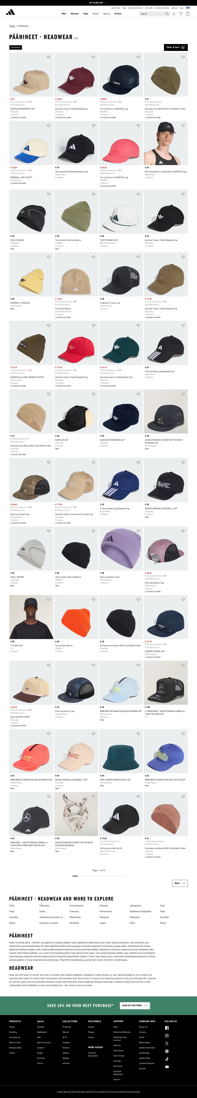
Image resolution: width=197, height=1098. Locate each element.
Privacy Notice (100, 1092)
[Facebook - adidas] (176, 1028)
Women (75, 14)
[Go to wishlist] (180, 13)
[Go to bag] (187, 13)
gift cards (149, 8)
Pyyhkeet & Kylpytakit (140, 911)
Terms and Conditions (117, 1092)
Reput (12, 923)
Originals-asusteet (48, 923)
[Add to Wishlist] (48, 57)
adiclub (174, 8)
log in (182, 8)
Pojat (11, 911)
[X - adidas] (176, 1044)
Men (64, 14)
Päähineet (44, 906)
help (124, 8)
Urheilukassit (76, 906)
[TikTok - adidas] (176, 1059)
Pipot (132, 923)
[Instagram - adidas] (176, 1036)
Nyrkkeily (74, 923)
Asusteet (13, 917)
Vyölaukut (135, 917)
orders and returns (135, 8)
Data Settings (78, 1092)
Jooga (103, 923)
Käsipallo (104, 917)
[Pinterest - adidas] (176, 1052)
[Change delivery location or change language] (188, 8)
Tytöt (11, 906)
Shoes (96, 14)
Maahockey (75, 917)
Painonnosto (106, 911)
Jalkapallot (135, 906)
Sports (106, 14)
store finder (115, 8)
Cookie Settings (64, 1092)
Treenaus (74, 911)
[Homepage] (10, 12)
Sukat (42, 911)
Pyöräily (104, 906)
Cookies (89, 1092)
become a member (162, 8)
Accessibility (134, 1092)
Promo (118, 14)
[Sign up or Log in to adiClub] (173, 13)
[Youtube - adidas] (176, 1067)
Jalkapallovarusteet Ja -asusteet (51, 917)
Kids (85, 14)
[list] (86, 47)
